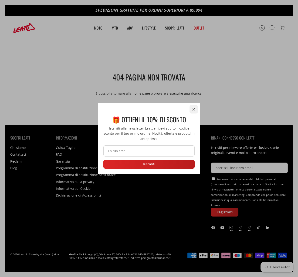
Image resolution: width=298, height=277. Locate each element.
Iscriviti (149, 164)
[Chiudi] (194, 109)
